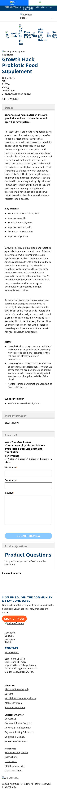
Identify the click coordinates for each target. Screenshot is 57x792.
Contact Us (10, 718)
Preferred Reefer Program (18, 723)
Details (9, 107)
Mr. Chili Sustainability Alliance (20, 698)
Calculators (11, 761)
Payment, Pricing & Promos (19, 732)
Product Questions (16, 546)
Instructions (11, 756)
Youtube (9, 635)
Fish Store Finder (13, 770)
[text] (28, 90)
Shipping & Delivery (15, 736)
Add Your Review (22, 93)
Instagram (10, 639)
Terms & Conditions (15, 707)
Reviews (11, 435)
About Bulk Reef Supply (17, 689)
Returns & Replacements (18, 727)
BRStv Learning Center (16, 752)
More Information (15, 415)
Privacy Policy (9, 786)
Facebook (10, 632)
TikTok (8, 642)
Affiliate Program (14, 702)
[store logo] (28, 16)
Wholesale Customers (16, 741)
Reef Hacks (7, 54)
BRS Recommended (15, 766)
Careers (9, 693)
